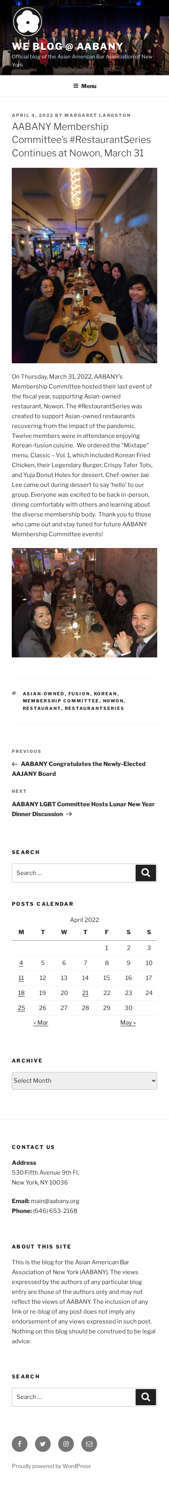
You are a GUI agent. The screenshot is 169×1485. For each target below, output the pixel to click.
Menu (88, 86)
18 (21, 993)
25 (21, 1008)
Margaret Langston (97, 115)
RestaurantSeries (95, 708)
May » (128, 1022)
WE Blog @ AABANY (68, 46)
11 (21, 978)
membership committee (61, 701)
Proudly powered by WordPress (51, 1465)
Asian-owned (44, 694)
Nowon (113, 701)
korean (106, 694)
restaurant (42, 708)
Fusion (79, 694)
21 (85, 993)
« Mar (40, 1022)
